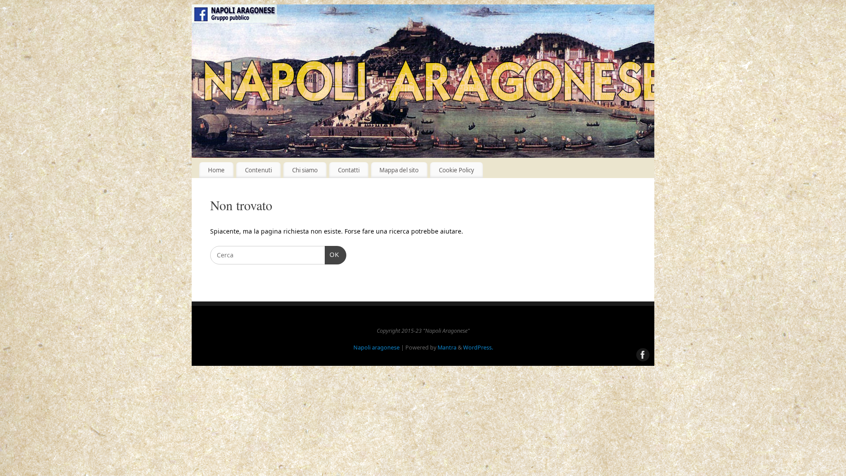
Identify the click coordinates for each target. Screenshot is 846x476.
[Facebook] (11, 238)
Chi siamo (305, 170)
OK (332, 254)
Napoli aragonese (376, 347)
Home (216, 170)
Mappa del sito (399, 170)
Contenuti (258, 170)
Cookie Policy (456, 170)
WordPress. (478, 347)
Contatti (349, 170)
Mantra (447, 347)
